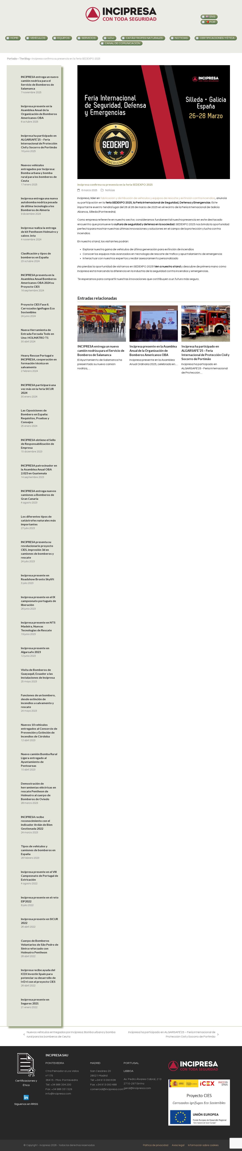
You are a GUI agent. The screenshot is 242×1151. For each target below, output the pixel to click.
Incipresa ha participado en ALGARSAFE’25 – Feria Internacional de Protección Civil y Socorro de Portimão (168, 1035)
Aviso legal (178, 1145)
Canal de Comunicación (122, 43)
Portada (12, 58)
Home (14, 38)
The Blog (24, 58)
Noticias (110, 190)
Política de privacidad (155, 1145)
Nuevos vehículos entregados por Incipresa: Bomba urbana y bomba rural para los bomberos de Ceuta (69, 1035)
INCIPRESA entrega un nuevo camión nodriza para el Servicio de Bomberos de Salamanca (100, 351)
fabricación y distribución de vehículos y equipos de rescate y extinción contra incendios (157, 198)
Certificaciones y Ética (217, 38)
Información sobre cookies (203, 1145)
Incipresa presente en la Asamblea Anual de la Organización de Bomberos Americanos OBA (153, 351)
